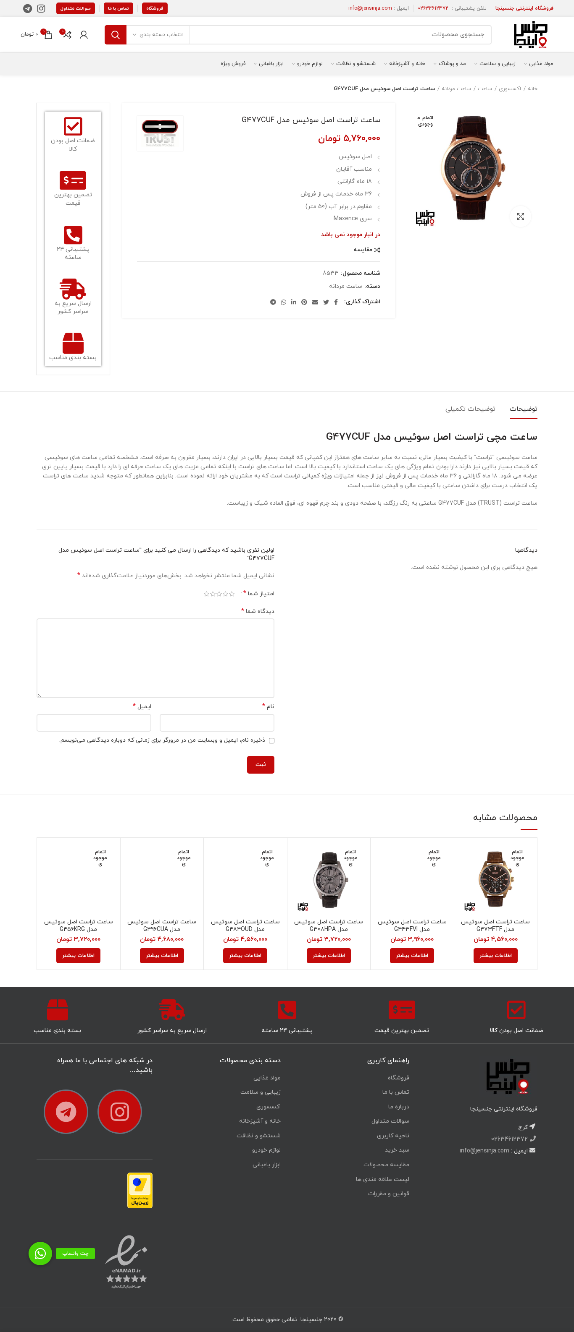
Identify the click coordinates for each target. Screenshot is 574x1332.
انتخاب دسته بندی (161, 35)
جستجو (115, 34)
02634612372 (433, 8)
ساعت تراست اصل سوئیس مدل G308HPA (328, 925)
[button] (40, 1253)
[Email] (315, 302)
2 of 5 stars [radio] (225, 594)
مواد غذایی (267, 1078)
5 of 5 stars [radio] (206, 594)
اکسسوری (510, 89)
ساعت (485, 89)
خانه (532, 89)
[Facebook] (336, 302)
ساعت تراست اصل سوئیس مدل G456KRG (78, 925)
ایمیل (142, 706)
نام (268, 706)
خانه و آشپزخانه (260, 1121)
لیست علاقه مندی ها (382, 1179)
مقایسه (362, 250)
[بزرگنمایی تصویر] (520, 216)
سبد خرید (397, 1150)
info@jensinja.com (370, 8)
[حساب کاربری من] (84, 34)
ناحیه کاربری (393, 1136)
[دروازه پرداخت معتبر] (140, 1190)
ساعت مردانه (456, 89)
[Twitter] (326, 302)
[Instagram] (40, 8)
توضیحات (523, 409)
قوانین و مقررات (388, 1194)
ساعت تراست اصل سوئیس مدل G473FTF (495, 925)
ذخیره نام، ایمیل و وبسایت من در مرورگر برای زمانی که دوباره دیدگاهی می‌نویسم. (162, 740)
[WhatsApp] (284, 302)
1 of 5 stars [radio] (232, 594)
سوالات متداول (76, 8)
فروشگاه (154, 8)
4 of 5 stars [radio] (213, 594)
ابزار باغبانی (267, 1165)
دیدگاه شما (257, 611)
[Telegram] (27, 8)
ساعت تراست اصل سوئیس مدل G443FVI (412, 925)
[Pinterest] (304, 302)
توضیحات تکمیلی (470, 409)
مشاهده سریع (466, 876)
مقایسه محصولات (386, 1165)
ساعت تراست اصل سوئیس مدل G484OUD (245, 925)
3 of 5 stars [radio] (219, 594)
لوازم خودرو (266, 1150)
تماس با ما (118, 8)
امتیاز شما (258, 593)
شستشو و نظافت (259, 1136)
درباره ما (398, 1107)
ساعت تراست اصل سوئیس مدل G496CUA (161, 925)
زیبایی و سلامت (260, 1092)
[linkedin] (294, 302)
